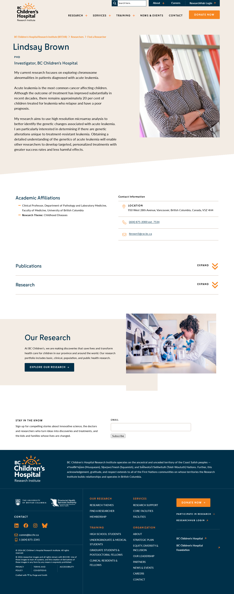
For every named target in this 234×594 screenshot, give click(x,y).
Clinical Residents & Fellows (104, 563)
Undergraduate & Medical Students (108, 542)
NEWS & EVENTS (151, 15)
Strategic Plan (143, 539)
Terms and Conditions (40, 568)
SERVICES (100, 15)
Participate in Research (193, 514)
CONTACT (176, 15)
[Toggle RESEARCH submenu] (86, 15)
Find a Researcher (102, 511)
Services (140, 498)
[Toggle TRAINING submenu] (134, 15)
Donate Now (192, 502)
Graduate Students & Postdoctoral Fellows (106, 552)
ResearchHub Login (201, 3)
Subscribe (118, 436)
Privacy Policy (20, 568)
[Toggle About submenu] (164, 3)
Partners (139, 562)
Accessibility (67, 566)
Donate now (204, 14)
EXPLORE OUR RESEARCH (48, 367)
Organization (144, 527)
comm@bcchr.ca (29, 535)
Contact (139, 579)
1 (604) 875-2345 (29, 539)
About (156, 3)
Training (97, 527)
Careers (175, 3)
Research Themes (102, 505)
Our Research (101, 498)
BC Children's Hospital (189, 538)
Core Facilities (143, 511)
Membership (98, 516)
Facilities (139, 516)
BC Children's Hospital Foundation (189, 548)
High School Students (105, 534)
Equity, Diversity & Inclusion (145, 548)
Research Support (145, 505)
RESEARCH (75, 15)
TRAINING (123, 15)
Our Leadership (143, 556)
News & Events (143, 567)
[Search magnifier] (115, 3)
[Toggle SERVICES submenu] (110, 15)
